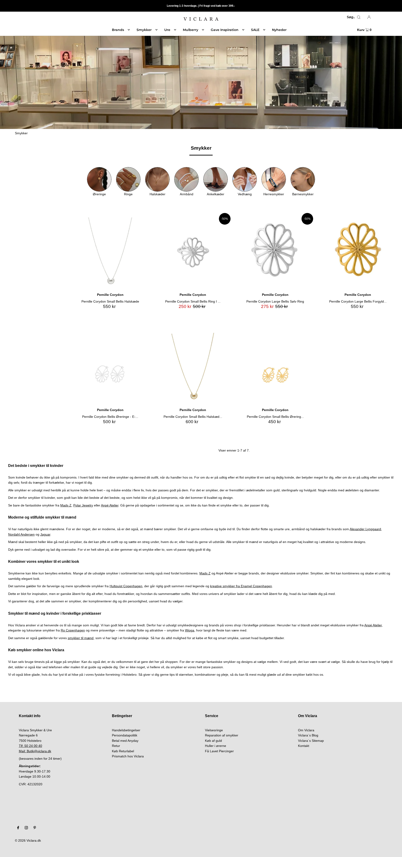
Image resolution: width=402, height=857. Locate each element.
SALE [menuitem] (255, 30)
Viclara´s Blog (308, 735)
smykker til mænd (81, 638)
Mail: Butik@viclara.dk (35, 751)
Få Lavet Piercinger (219, 751)
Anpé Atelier (109, 505)
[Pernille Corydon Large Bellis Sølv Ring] (275, 251)
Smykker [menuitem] (144, 30)
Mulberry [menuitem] (190, 30)
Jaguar (45, 534)
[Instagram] (26, 828)
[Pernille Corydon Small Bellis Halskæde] (110, 251)
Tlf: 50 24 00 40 (30, 746)
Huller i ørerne (215, 746)
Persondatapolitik (124, 735)
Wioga (189, 630)
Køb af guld (213, 740)
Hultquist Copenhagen (126, 586)
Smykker (21, 133)
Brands (118, 30)
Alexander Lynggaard (365, 529)
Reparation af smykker (221, 735)
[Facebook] (18, 828)
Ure (167, 30)
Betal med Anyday (125, 740)
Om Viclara (306, 730)
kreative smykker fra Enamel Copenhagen (241, 586)
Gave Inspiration (224, 30)
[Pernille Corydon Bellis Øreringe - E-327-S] (110, 366)
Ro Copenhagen (73, 630)
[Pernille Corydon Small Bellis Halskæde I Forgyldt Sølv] (193, 366)
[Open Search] (359, 17)
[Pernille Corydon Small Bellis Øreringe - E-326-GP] (275, 366)
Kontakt (303, 746)
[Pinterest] (35, 828)
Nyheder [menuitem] (279, 30)
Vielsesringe (214, 730)
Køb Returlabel (123, 751)
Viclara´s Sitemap (311, 740)
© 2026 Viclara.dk (28, 840)
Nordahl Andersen (21, 534)
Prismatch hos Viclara (128, 756)
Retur (116, 746)
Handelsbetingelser (126, 730)
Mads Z (65, 505)
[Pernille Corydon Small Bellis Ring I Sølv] (193, 251)
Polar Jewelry (83, 505)
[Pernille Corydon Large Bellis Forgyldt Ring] (358, 251)
